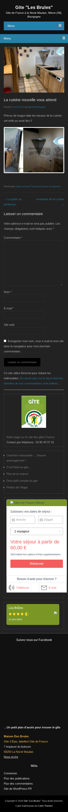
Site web (9, 324)
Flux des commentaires (18, 783)
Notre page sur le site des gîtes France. (30, 437)
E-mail (9, 308)
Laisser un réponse (50, 186)
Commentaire (13, 237)
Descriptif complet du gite (22, 480)
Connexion (10, 773)
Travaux (35, 186)
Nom (8, 292)
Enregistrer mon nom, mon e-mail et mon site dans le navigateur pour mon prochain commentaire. (34, 346)
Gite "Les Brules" (34, 7)
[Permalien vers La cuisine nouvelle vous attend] (34, 70)
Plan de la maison (17, 473)
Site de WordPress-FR (18, 788)
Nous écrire (11, 756)
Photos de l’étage (17, 487)
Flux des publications (17, 778)
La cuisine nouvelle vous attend (30, 100)
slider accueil (22, 186)
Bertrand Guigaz (37, 107)
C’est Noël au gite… (18, 467)
